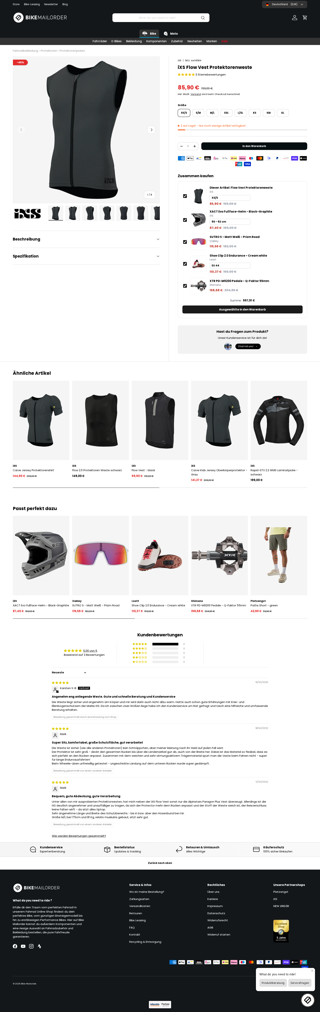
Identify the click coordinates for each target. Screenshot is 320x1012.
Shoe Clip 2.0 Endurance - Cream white (238, 256)
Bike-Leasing (32, 4)
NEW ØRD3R (281, 906)
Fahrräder (100, 41)
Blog (65, 4)
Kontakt (134, 934)
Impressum (215, 906)
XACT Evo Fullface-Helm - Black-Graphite (241, 211)
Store (16, 4)
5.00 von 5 (90, 651)
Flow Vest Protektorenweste (241, 188)
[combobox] (160, 17)
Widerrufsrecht (217, 920)
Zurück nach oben (160, 863)
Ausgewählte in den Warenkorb (242, 309)
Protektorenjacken (72, 51)
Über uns (213, 892)
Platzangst (280, 892)
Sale (224, 41)
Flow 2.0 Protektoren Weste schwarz (97, 470)
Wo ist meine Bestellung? (146, 892)
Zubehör (177, 41)
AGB (210, 927)
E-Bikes (116, 41)
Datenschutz (216, 913)
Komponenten (156, 41)
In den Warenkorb (254, 146)
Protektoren (49, 51)
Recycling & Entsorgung (145, 942)
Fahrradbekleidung (25, 51)
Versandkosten (139, 906)
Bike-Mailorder (28, 983)
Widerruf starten (218, 934)
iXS (179, 60)
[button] (305, 18)
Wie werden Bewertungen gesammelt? (79, 836)
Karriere (212, 899)
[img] (60, 683)
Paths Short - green (264, 605)
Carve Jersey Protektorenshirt (33, 470)
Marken (211, 41)
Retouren (135, 913)
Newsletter (51, 4)
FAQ (132, 927)
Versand (196, 94)
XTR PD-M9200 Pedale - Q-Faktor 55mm (239, 281)
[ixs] (29, 214)
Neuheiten (194, 41)
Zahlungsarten (139, 899)
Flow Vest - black (143, 470)
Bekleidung (134, 41)
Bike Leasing (137, 920)
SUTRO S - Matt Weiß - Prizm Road (235, 237)
